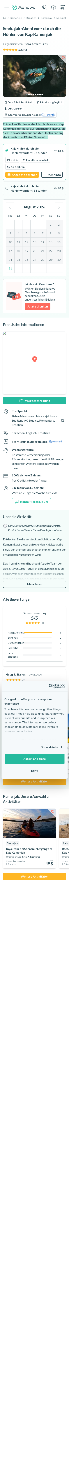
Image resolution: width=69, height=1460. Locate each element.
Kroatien (31, 17)
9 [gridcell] (59, 233)
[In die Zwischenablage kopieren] (62, 420)
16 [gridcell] (59, 242)
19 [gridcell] (26, 250)
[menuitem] (62, 7)
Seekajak (61, 17)
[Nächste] (59, 207)
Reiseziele (16, 17)
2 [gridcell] (59, 224)
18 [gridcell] (18, 250)
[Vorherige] (10, 207)
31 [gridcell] (10, 268)
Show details (49, 747)
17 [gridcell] (10, 250)
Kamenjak (46, 17)
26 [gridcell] (26, 259)
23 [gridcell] (59, 250)
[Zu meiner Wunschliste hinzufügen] (63, 58)
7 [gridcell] (42, 233)
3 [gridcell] (10, 233)
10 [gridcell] (10, 242)
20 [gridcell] (34, 250)
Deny (34, 770)
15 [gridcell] (50, 242)
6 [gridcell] (34, 233)
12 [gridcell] (26, 242)
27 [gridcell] (34, 259)
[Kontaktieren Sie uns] (53, 7)
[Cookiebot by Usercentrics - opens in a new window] (49, 686)
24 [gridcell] (10, 259)
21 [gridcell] (42, 250)
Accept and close (34, 758)
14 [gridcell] (42, 242)
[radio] (34, 162)
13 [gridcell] (34, 242)
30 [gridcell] (59, 259)
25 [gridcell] (18, 259)
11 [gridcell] (18, 242)
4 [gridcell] (18, 233)
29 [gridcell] (50, 259)
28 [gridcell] (42, 259)
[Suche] (44, 7)
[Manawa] (23, 7)
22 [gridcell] (50, 250)
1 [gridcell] (51, 224)
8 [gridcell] (51, 233)
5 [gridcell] (26, 233)
